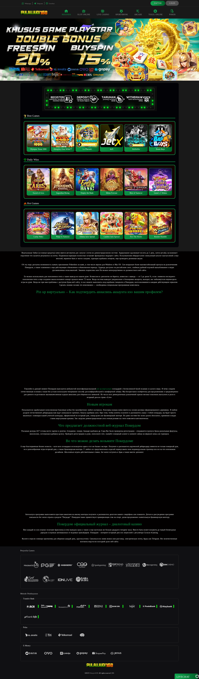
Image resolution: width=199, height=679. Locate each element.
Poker (172, 15)
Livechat (51, 3)
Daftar (158, 3)
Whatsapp (27, 3)
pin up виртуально (104, 389)
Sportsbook (121, 15)
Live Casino (103, 15)
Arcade (138, 15)
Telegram (40, 3)
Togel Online (156, 15)
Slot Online (83, 15)
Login (172, 3)
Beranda (66, 15)
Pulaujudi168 (94, 673)
